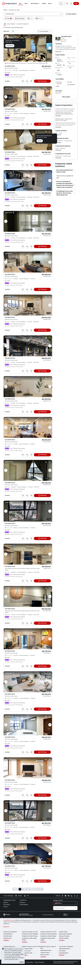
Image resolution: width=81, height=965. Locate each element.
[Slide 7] (31, 59)
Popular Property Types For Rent (48, 947)
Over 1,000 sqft (67, 156)
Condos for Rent (44, 952)
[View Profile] (10, 37)
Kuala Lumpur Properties (65, 934)
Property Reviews (7, 934)
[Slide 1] (24, 148)
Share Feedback (24, 904)
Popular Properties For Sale (30, 932)
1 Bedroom (62, 148)
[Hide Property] (46, 37)
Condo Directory (7, 936)
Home (5, 10)
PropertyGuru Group (9, 900)
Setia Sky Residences (64, 948)
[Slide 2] (25, 59)
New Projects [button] (34, 3)
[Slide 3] (26, 59)
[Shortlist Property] (49, 37)
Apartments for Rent (45, 950)
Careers (5, 906)
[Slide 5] (29, 148)
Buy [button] (20, 3)
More (49, 3)
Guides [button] (44, 3)
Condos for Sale (26, 950)
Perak (60, 133)
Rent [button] (26, 3)
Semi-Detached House (67, 113)
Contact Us (23, 900)
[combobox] (33, 14)
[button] (4, 23)
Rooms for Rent (44, 954)
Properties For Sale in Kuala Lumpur (29, 939)
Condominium (67, 112)
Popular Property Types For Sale (31, 946)
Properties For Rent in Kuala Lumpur (47, 939)
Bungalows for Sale (27, 953)
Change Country (58, 900)
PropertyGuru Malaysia (10, 932)
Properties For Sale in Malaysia (30, 934)
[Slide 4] (27, 59)
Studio (57, 148)
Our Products (6, 904)
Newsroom (22, 902)
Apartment (58, 113)
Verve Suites (62, 950)
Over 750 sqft (58, 156)
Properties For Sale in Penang (29, 936)
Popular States (63, 932)
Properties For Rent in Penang (48, 936)
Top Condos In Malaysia (66, 946)
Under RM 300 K (68, 140)
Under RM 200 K (59, 140)
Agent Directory (7, 938)
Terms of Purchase (39, 962)
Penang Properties (64, 938)
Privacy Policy (20, 954)
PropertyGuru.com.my (8, 920)
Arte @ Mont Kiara (63, 953)
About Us (5, 902)
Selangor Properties (64, 936)
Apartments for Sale (27, 948)
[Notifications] (71, 3)
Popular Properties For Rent (48, 932)
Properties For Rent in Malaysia (48, 934)
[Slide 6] (30, 59)
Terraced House (59, 112)
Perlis (56, 133)
